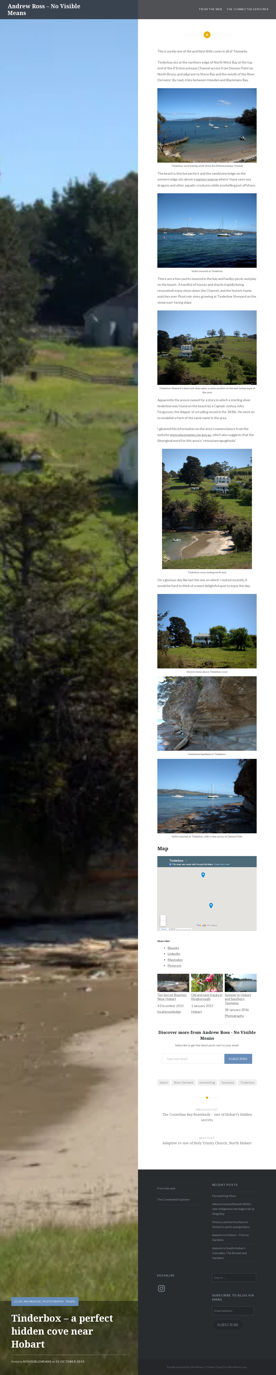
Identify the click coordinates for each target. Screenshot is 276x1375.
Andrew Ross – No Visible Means (44, 9)
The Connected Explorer (247, 9)
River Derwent (183, 1082)
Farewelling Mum (224, 1196)
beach (164, 1082)
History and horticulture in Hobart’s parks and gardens (231, 1224)
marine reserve (207, 179)
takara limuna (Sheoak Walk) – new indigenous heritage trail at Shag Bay (233, 1208)
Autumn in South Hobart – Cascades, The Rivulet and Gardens (229, 1253)
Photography (53, 1301)
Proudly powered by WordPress (185, 1367)
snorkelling (207, 1082)
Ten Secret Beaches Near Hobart (172, 997)
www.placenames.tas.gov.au (190, 435)
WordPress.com (237, 1367)
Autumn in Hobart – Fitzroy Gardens (230, 1237)
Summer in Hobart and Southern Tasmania (238, 999)
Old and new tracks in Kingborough (206, 997)
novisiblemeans (37, 1361)
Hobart (196, 1011)
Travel (70, 1301)
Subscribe (238, 1058)
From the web (210, 9)
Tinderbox (247, 1082)
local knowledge (27, 1301)
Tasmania (227, 1082)
